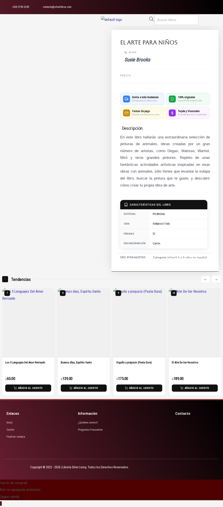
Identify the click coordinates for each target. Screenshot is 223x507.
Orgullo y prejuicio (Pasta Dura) (134, 362)
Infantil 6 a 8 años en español (187, 257)
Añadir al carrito (30, 387)
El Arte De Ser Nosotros (185, 362)
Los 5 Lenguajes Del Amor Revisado (25, 362)
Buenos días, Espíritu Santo (76, 362)
